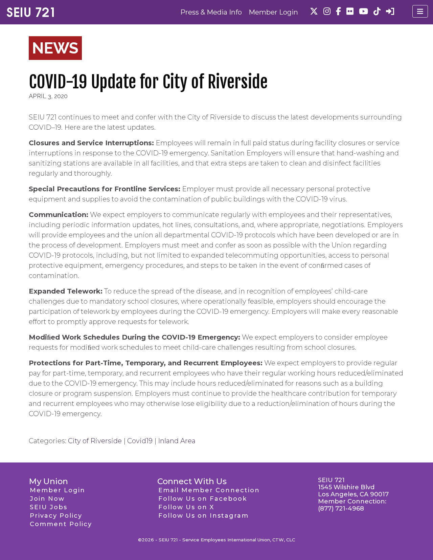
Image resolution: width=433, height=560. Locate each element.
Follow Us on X (186, 507)
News (55, 48)
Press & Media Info (211, 12)
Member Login (273, 12)
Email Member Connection (209, 490)
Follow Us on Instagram (203, 515)
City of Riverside (95, 441)
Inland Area (177, 441)
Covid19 (140, 441)
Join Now (47, 498)
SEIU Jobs (48, 507)
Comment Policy (61, 524)
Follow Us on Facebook (202, 498)
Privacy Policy (56, 515)
